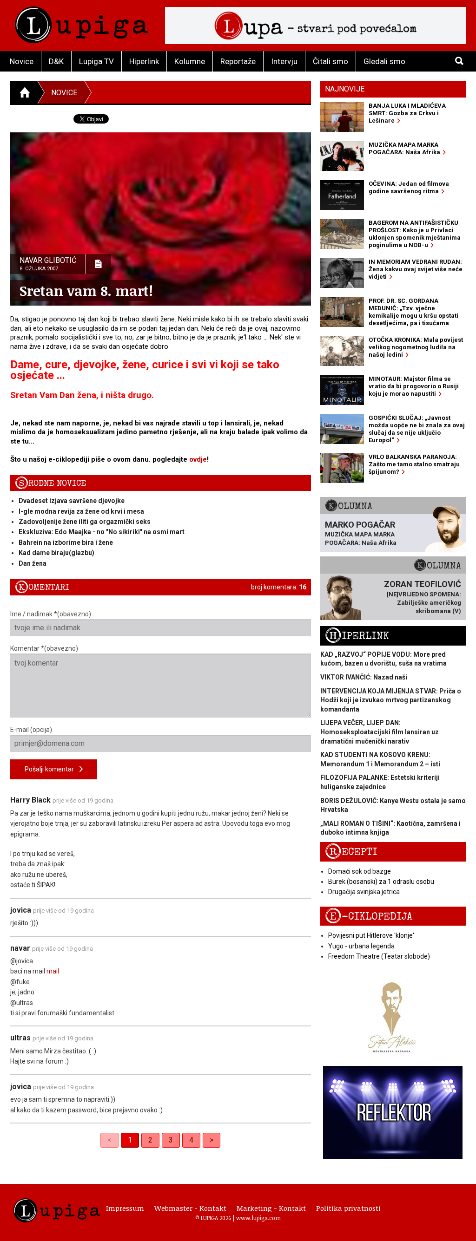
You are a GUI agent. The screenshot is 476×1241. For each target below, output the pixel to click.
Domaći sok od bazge (359, 871)
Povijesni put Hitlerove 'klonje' (371, 935)
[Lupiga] (81, 22)
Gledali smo (384, 61)
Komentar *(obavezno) (44, 648)
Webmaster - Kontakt (190, 1208)
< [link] (109, 1140)
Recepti (351, 852)
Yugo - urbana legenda (361, 946)
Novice (21, 61)
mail (52, 971)
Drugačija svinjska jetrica (364, 891)
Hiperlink (144, 61)
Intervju (284, 61)
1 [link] (130, 1140)
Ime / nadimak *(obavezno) (50, 614)
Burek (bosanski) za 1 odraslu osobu (381, 881)
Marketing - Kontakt (271, 1208)
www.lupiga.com (258, 1217)
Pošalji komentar (52, 769)
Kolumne (189, 61)
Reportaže (238, 61)
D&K (56, 61)
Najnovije (344, 89)
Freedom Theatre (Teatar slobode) (379, 956)
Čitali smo (330, 61)
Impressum (125, 1208)
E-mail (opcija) (31, 729)
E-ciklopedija (368, 916)
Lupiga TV (96, 61)
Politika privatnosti (348, 1208)
